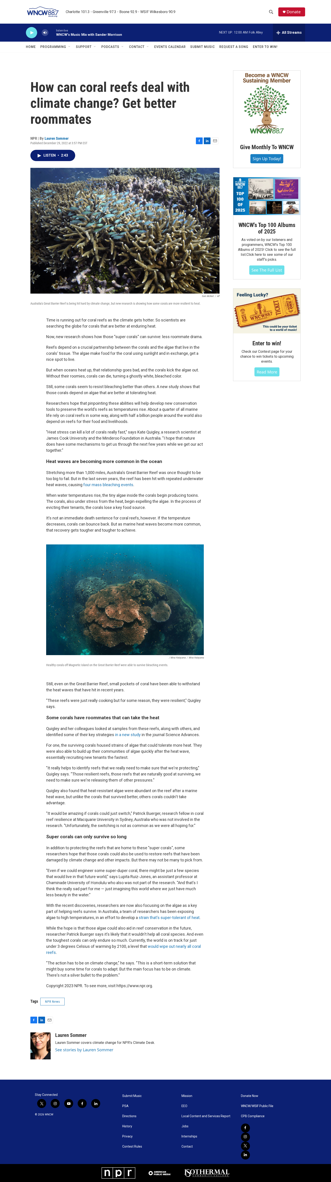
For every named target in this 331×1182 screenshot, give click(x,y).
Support (84, 47)
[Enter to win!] (266, 311)
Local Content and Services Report (205, 1116)
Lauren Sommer (57, 138)
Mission (186, 1096)
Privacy (127, 1136)
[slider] (52, 32)
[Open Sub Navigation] (69, 47)
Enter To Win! (265, 47)
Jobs (184, 1126)
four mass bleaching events (108, 484)
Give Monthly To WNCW (267, 147)
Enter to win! (266, 343)
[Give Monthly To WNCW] (266, 104)
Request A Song (233, 47)
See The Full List (267, 270)
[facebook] (245, 1128)
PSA (125, 1106)
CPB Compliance (253, 1116)
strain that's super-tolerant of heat (169, 917)
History (127, 1126)
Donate (294, 11)
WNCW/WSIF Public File (257, 1106)
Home (31, 47)
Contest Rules (132, 1146)
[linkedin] (245, 1155)
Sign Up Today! (267, 158)
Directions (129, 1116)
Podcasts (110, 47)
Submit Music (202, 47)
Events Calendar (170, 47)
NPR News (52, 1001)
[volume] (45, 33)
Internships (189, 1136)
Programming (53, 47)
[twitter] (245, 1146)
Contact (137, 47)
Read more (267, 372)
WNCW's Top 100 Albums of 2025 (266, 228)
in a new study (128, 734)
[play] (31, 32)
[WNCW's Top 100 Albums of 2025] (266, 196)
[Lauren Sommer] (40, 1045)
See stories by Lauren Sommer (84, 1049)
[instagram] (245, 1137)
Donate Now (249, 1096)
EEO (184, 1106)
